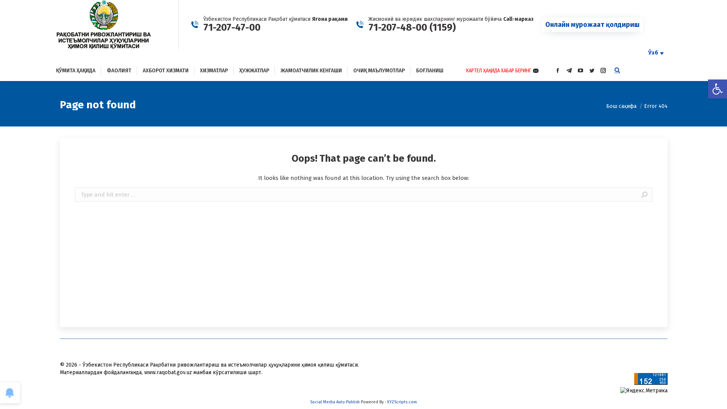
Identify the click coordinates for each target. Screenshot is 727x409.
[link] (717, 89)
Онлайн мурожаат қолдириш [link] (592, 24)
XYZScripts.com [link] (402, 402)
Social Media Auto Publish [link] (335, 402)
